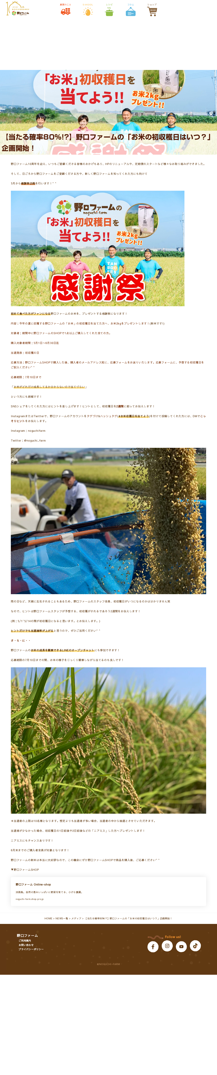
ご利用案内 (25, 940)
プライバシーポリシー (31, 949)
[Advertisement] (108, 44)
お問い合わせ (26, 945)
